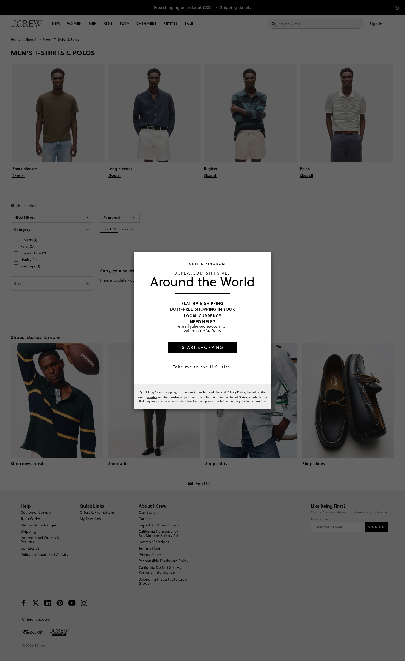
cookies (152, 397)
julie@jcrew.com (206, 326)
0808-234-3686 (206, 331)
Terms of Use (211, 392)
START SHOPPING (202, 347)
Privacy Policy (236, 392)
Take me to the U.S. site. (202, 367)
